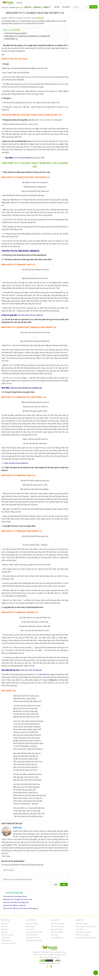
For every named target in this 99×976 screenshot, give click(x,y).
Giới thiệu (42, 963)
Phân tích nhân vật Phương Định (86, 938)
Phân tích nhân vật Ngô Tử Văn (86, 926)
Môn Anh (4, 926)
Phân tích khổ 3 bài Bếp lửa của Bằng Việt (26, 388)
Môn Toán (5, 929)
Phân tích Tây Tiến (7, 935)
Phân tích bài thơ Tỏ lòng (34, 932)
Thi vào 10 (47, 7)
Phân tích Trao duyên (82, 935)
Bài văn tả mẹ (30, 926)
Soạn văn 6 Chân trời (57, 926)
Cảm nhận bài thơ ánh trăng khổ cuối (15, 896)
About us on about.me (9, 943)
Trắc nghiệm (66, 7)
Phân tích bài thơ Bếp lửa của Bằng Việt (16, 902)
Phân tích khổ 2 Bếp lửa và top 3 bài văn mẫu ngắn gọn (20, 908)
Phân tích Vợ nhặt (81, 924)
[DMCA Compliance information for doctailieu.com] (57, 961)
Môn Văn (4, 924)
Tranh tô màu (6, 938)
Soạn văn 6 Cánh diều (58, 924)
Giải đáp (56, 7)
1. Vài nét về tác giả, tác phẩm (15, 33)
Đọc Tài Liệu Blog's (57, 932)
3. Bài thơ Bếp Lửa (11, 39)
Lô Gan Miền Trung (57, 938)
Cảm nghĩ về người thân (83, 932)
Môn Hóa (5, 932)
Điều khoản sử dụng (53, 963)
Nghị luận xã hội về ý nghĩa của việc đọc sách (17, 899)
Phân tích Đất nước (32, 935)
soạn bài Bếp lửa (26, 158)
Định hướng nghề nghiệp (34, 940)
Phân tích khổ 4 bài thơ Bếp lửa (16, 463)
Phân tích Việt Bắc (32, 924)
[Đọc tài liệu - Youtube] (51, 966)
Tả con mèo (30, 929)
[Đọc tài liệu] (47, 966)
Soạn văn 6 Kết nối (57, 929)
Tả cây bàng (79, 929)
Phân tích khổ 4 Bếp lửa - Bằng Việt (14, 905)
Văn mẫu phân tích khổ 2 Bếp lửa (30, 315)
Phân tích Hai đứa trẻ (33, 938)
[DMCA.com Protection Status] (45, 961)
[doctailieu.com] (49, 948)
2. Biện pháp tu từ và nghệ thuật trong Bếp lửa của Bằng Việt (27, 36)
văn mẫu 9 (43, 674)
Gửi (64, 884)
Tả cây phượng (6, 940)
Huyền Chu (17, 827)
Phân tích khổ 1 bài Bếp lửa (28, 251)
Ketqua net (54, 935)
